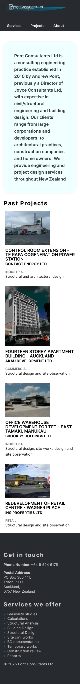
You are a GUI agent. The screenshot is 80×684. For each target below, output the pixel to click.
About (58, 25)
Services (14, 25)
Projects (37, 25)
